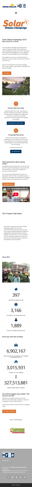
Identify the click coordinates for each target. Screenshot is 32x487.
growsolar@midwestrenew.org (17, 472)
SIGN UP (7, 73)
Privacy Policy (5, 460)
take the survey (10, 411)
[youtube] (25, 477)
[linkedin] (16, 477)
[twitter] (21, 477)
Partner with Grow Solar (15, 123)
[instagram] (12, 477)
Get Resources (16, 151)
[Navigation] (16, 12)
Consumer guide (8, 184)
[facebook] (8, 477)
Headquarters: (6, 470)
